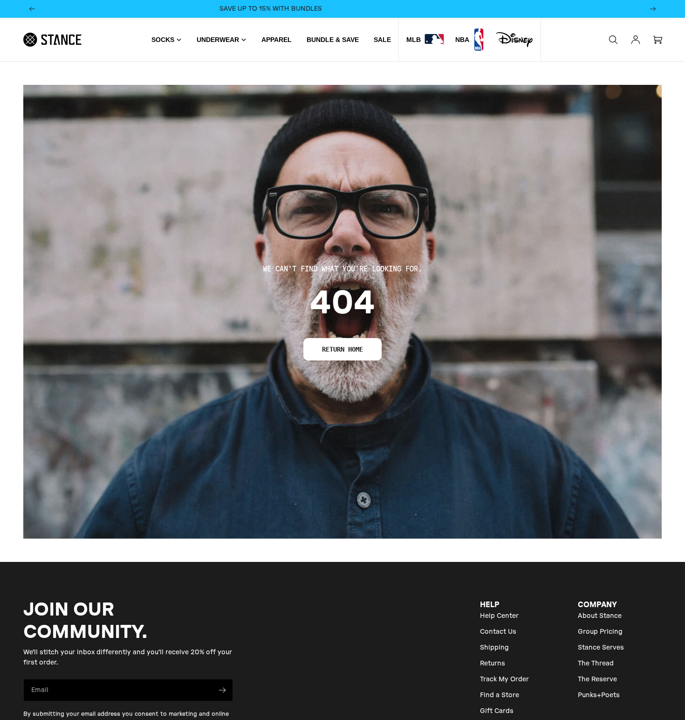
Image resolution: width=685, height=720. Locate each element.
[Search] (613, 39)
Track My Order (504, 679)
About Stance (600, 616)
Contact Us (498, 632)
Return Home (342, 349)
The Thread (596, 663)
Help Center (499, 616)
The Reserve (597, 679)
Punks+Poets (599, 695)
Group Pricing (600, 632)
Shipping (494, 647)
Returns (492, 663)
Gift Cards (497, 711)
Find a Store (499, 695)
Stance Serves (601, 647)
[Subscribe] (222, 690)
